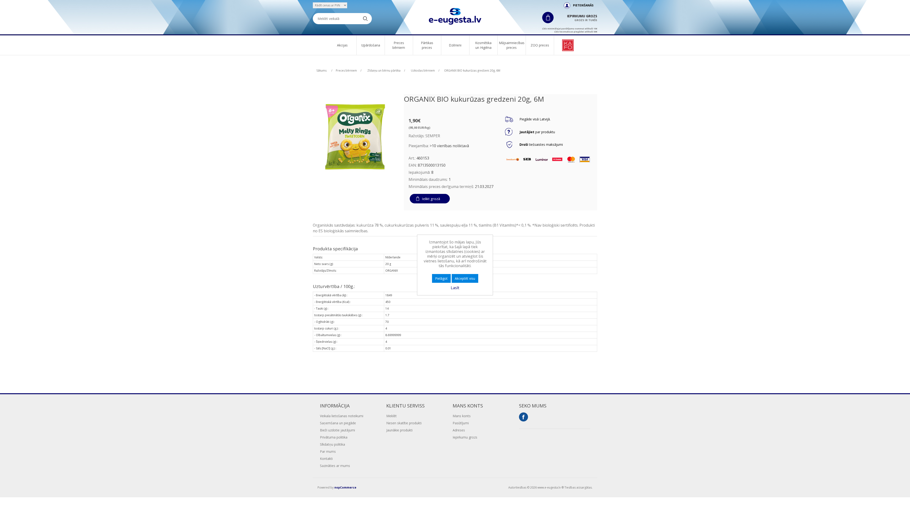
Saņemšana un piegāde (338, 423)
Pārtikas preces (427, 45)
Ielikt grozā (431, 198)
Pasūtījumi (461, 423)
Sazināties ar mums (335, 465)
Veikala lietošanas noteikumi (341, 416)
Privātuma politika (333, 437)
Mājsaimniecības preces (511, 45)
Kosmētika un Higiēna (483, 45)
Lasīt (455, 287)
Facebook (523, 416)
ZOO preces (540, 45)
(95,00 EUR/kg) (419, 127)
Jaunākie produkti (399, 430)
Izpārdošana (370, 45)
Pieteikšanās (583, 5)
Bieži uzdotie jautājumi (337, 430)
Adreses (459, 430)
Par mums (328, 451)
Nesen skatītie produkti (404, 423)
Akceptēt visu (465, 278)
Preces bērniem (398, 45)
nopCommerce (345, 487)
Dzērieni (455, 45)
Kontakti (326, 458)
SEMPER (432, 135)
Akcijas (342, 45)
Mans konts (462, 416)
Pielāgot (441, 278)
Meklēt (391, 416)
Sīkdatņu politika (332, 444)
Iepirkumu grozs (465, 437)
